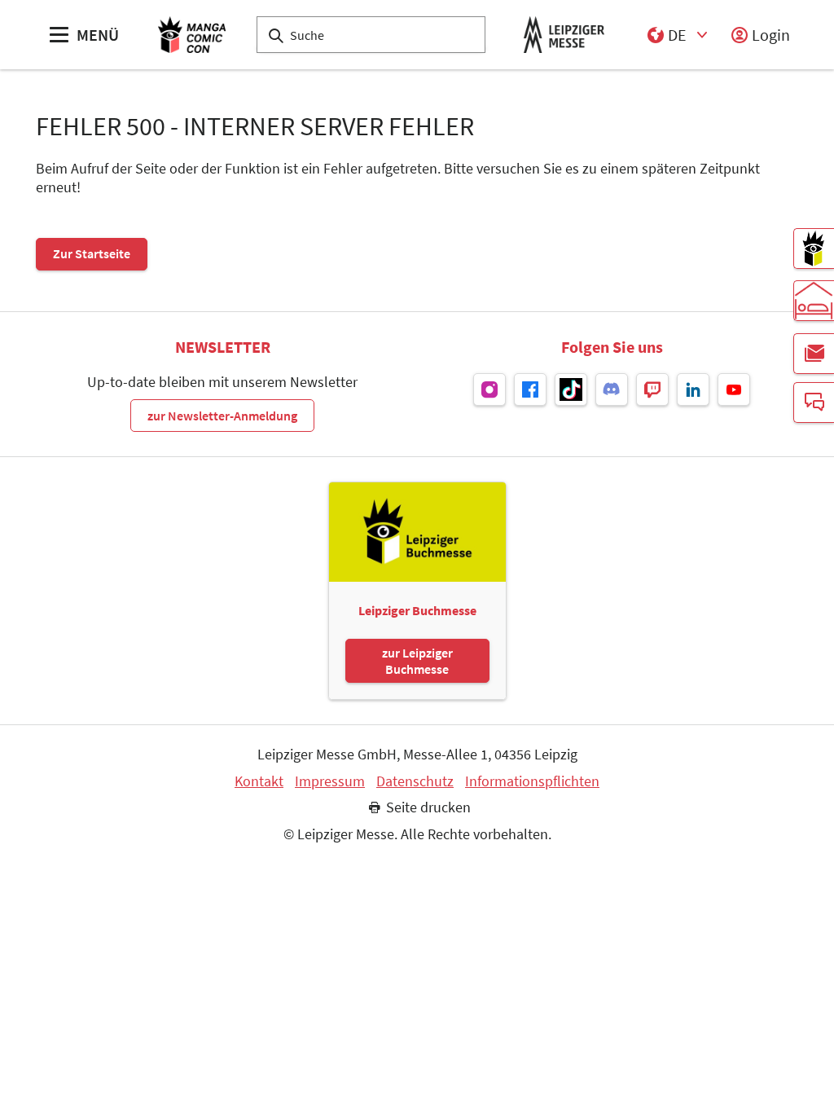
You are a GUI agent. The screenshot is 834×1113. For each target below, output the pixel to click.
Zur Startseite (91, 253)
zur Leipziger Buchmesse (417, 660)
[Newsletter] (813, 353)
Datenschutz (415, 781)
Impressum (330, 781)
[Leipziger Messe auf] (489, 389)
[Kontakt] (813, 402)
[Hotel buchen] (813, 300)
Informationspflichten (532, 781)
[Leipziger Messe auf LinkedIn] (693, 389)
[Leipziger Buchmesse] (813, 248)
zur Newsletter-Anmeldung (222, 415)
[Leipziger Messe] (564, 34)
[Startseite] (192, 34)
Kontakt (259, 781)
